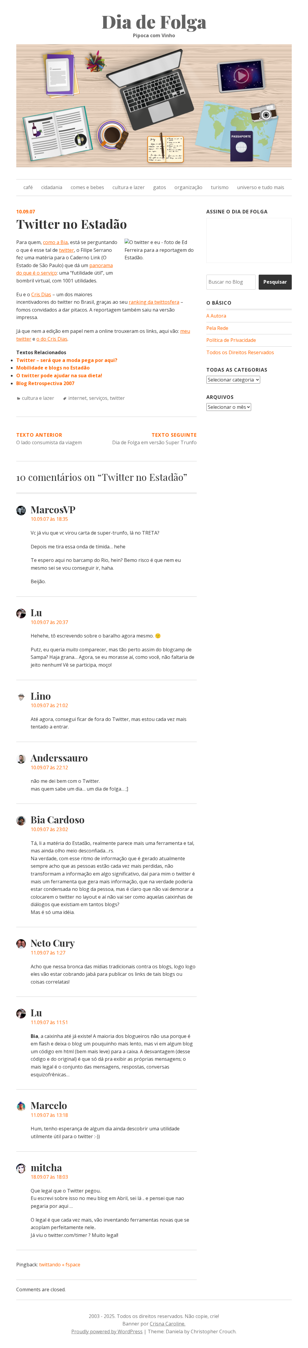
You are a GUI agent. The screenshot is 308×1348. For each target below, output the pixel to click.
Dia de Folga (154, 21)
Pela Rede (217, 328)
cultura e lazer (128, 187)
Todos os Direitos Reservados (240, 352)
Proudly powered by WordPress (107, 1331)
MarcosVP (53, 509)
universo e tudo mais (260, 187)
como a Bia (55, 242)
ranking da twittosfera (154, 302)
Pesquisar (275, 282)
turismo (220, 187)
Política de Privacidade (231, 340)
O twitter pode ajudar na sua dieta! (59, 375)
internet (77, 398)
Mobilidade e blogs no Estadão (53, 367)
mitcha (46, 1167)
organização (188, 187)
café (28, 187)
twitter (66, 250)
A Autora (216, 315)
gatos (159, 187)
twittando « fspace (59, 1264)
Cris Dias (41, 294)
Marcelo (49, 1105)
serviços (98, 398)
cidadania (51, 187)
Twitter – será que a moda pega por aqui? (66, 360)
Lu (36, 612)
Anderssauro (59, 757)
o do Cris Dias (51, 339)
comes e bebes (87, 187)
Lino (41, 695)
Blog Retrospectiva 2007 (45, 383)
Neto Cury (53, 942)
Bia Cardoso (58, 819)
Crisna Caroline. (167, 1323)
